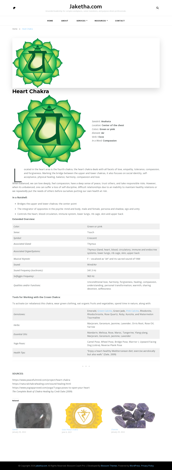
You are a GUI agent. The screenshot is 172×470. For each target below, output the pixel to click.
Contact (120, 20)
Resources (100, 20)
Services (81, 20)
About (64, 20)
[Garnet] (35, 415)
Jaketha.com (86, 6)
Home (50, 20)
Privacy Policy (147, 465)
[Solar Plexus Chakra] (85, 415)
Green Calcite (104, 310)
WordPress (135, 465)
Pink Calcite (132, 310)
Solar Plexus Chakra (70, 429)
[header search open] (157, 8)
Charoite (114, 429)
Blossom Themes (109, 465)
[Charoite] (134, 415)
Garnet (15, 429)
